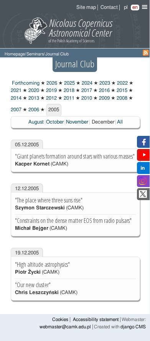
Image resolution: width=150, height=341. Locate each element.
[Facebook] (143, 144)
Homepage (15, 54)
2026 (51, 83)
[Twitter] (143, 196)
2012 (51, 98)
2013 (33, 98)
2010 (86, 98)
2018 (68, 90)
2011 (68, 98)
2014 (16, 98)
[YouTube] (144, 157)
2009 (104, 98)
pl (126, 7)
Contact (109, 7)
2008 (121, 98)
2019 (51, 90)
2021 (16, 90)
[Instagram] (143, 183)
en (135, 7)
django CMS (133, 327)
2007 (16, 109)
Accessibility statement (96, 320)
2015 (121, 90)
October (55, 122)
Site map (86, 7)
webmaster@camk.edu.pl (65, 327)
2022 (122, 83)
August (36, 122)
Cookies (60, 320)
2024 (86, 83)
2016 (104, 90)
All (120, 122)
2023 (104, 83)
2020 (33, 90)
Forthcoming (25, 83)
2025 (69, 83)
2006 (33, 109)
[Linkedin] (143, 170)
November (77, 122)
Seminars (35, 54)
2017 (86, 90)
